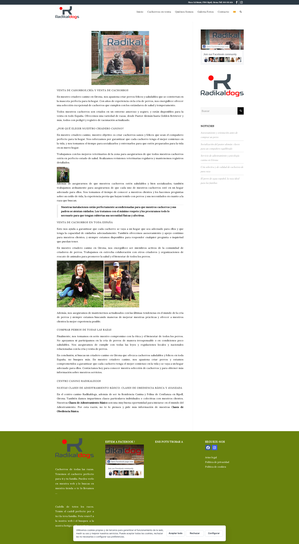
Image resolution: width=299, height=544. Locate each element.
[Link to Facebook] (236, 2)
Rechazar (195, 533)
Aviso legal (211, 457)
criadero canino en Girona (86, 96)
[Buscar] (241, 12)
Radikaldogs (90, 394)
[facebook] (208, 447)
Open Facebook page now (217, 47)
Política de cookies (215, 466)
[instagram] (214, 447)
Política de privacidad (217, 462)
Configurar (214, 533)
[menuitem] (140, 12)
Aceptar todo (176, 533)
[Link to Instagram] (241, 2)
